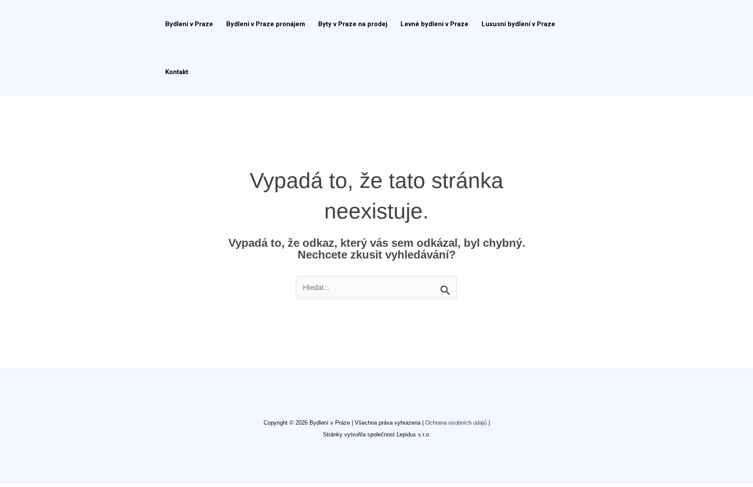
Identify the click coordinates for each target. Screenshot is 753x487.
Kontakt (176, 72)
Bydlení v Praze (189, 24)
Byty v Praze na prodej (352, 24)
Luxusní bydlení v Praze (518, 24)
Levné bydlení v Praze (434, 24)
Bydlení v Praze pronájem (265, 24)
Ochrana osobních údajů (456, 422)
